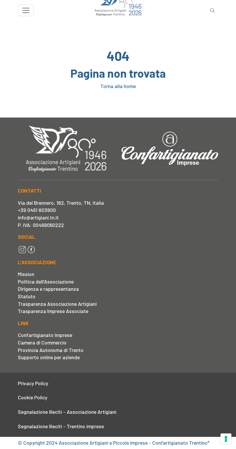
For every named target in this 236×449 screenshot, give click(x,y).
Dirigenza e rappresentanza (48, 289)
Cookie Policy (32, 397)
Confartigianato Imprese (45, 335)
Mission (26, 274)
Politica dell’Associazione (46, 281)
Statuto (26, 296)
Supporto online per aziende (49, 357)
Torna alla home (118, 86)
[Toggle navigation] (26, 10)
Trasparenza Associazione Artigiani (57, 304)
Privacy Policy (33, 383)
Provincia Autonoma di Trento (50, 350)
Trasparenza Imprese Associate (53, 311)
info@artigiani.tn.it (38, 217)
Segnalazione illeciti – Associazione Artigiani (67, 412)
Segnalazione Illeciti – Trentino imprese (61, 426)
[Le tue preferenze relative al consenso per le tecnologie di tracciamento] (225, 438)
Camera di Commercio (42, 342)
